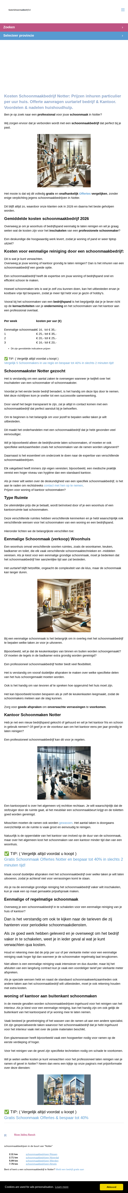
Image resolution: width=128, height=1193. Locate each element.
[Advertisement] (64, 63)
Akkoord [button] (111, 1187)
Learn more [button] (61, 1187)
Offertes (85, 193)
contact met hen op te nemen (63, 485)
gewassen (65, 823)
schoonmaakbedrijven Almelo (41, 1164)
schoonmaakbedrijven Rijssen (41, 1154)
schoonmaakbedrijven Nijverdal (42, 1157)
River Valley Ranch (24, 1134)
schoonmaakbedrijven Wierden (42, 1161)
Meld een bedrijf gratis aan (70, 1169)
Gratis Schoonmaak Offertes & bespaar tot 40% (47, 1117)
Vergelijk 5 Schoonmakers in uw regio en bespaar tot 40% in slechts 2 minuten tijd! (59, 363)
